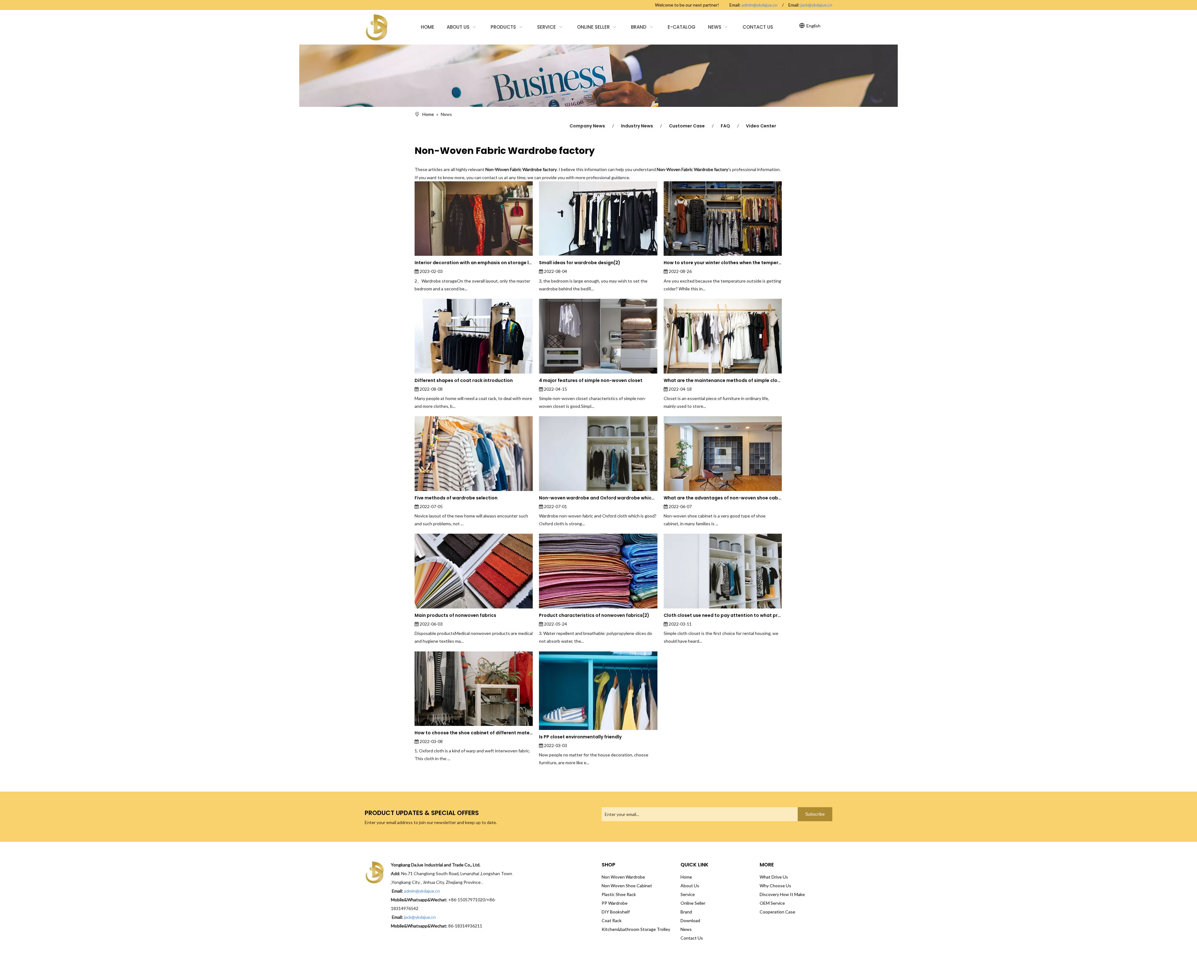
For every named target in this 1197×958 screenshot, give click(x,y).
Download (690, 920)
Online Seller (692, 903)
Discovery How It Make (782, 894)
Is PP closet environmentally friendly (580, 737)
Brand (686, 911)
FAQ (725, 126)
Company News (587, 126)
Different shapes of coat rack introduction (464, 380)
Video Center (761, 126)
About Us (689, 885)
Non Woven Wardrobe (623, 876)
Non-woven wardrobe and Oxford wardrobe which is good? (598, 498)
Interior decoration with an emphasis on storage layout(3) (474, 263)
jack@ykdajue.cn (816, 4)
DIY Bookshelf (616, 911)
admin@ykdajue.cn (759, 4)
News (686, 929)
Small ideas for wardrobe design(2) (579, 263)
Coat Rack (612, 920)
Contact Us (691, 938)
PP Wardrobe (614, 903)
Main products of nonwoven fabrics (455, 615)
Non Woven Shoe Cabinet (627, 885)
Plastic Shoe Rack (619, 894)
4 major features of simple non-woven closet (590, 380)
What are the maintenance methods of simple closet (723, 380)
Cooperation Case (777, 911)
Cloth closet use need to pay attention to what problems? (723, 615)
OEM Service (772, 903)
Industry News (637, 126)
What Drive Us (774, 876)
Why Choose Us (775, 885)
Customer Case (687, 126)
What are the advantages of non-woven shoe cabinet (723, 498)
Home (686, 876)
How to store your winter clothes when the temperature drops (723, 263)
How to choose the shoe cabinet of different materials (474, 733)
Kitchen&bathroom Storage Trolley (636, 929)
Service (687, 894)
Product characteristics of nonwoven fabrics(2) (594, 615)
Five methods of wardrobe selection (456, 498)
